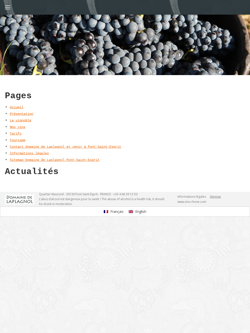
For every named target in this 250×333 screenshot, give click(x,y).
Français (116, 211)
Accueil (16, 107)
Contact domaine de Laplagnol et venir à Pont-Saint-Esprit (65, 147)
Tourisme (17, 140)
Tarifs (15, 134)
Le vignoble (20, 120)
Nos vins (17, 127)
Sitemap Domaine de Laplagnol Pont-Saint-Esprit (55, 160)
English (140, 211)
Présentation (21, 114)
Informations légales (29, 153)
